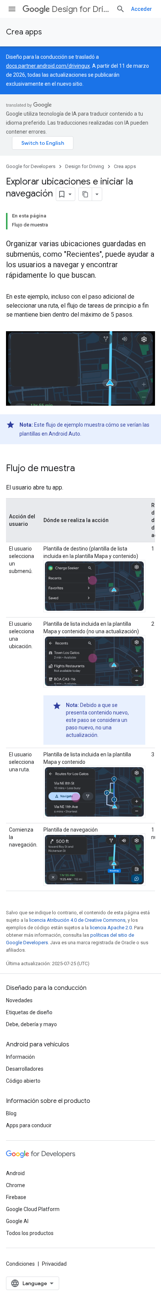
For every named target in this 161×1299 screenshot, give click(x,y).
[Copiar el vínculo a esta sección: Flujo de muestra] (82, 468)
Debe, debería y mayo (31, 1024)
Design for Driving (81, 9)
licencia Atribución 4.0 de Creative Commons (77, 920)
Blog (11, 1113)
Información (20, 1057)
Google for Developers (30, 166)
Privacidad (54, 1264)
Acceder (141, 9)
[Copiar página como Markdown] (85, 194)
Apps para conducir (29, 1125)
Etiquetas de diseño (29, 1012)
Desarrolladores (24, 1069)
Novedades (19, 1000)
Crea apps (24, 32)
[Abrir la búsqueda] (120, 8)
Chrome (15, 1185)
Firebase (16, 1197)
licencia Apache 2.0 (111, 927)
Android (15, 1173)
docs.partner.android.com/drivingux (48, 66)
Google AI (17, 1221)
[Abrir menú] (11, 9)
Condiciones (20, 1264)
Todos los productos (30, 1233)
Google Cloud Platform (33, 1209)
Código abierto (23, 1081)
